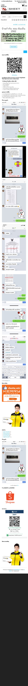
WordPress (17, 569)
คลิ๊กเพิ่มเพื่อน (14, 75)
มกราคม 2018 (6, 435)
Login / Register (3, 5)
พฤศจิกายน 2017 (6, 437)
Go (25, 16)
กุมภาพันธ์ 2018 (6, 434)
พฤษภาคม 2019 (6, 431)
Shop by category (5, 12)
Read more (13, 46)
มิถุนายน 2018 (6, 433)
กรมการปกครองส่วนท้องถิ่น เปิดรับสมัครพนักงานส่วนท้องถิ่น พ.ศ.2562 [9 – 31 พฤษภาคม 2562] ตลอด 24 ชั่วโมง (13, 36)
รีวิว (9, 380)
